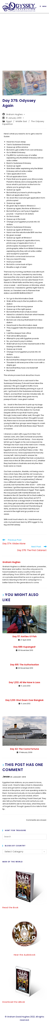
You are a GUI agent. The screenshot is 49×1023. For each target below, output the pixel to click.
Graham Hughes (14, 114)
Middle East (21, 121)
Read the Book (10, 907)
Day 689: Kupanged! (24, 646)
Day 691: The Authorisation (24, 664)
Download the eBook (13, 1001)
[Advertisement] (24, 39)
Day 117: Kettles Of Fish (25, 636)
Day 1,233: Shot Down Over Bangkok (24, 700)
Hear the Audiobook (24, 954)
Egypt (9, 121)
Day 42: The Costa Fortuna (24, 749)
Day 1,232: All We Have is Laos (24, 682)
